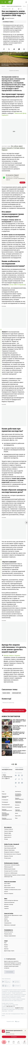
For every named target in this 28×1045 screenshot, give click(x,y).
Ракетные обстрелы (9, 846)
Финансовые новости (9, 887)
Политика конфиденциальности (7, 810)
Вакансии (17, 807)
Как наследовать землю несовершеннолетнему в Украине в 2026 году (24, 6)
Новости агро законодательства (14, 6)
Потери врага (7, 858)
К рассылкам (9, 972)
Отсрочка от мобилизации (10, 873)
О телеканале (5, 799)
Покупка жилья (8, 934)
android (6, 981)
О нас (3, 791)
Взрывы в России (8, 856)
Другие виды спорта (9, 950)
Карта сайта (18, 815)
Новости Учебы (8, 913)
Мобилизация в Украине (11, 863)
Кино (5, 898)
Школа (6, 919)
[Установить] (14, 1034)
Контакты (17, 805)
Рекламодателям (6, 804)
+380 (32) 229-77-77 (10, 1006)
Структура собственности (18, 810)
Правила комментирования (19, 799)
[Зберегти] (24, 49)
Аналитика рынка (8, 932)
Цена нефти (7, 883)
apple (16, 981)
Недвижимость (8, 930)
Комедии (6, 906)
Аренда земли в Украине (12, 655)
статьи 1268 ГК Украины (17, 284)
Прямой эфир (7, 833)
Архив (16, 813)
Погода (6, 839)
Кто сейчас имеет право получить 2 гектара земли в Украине (13, 148)
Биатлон (6, 948)
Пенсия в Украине (8, 893)
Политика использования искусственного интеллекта (5, 814)
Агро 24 (3, 6)
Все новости (7, 827)
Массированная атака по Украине (12, 854)
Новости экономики (10, 881)
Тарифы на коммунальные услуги (12, 889)
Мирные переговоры (9, 850)
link (15, 775)
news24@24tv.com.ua (7, 769)
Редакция (4, 793)
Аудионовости (7, 837)
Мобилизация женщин (9, 869)
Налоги (6, 891)
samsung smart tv (16, 985)
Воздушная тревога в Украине (11, 852)
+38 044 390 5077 (19, 769)
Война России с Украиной (11, 844)
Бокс (5, 942)
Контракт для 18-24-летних (10, 871)
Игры (16, 818)
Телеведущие (5, 802)
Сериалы (6, 908)
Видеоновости (7, 835)
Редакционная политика (5, 797)
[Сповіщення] (26, 2)
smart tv (6, 985)
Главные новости (8, 829)
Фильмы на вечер (8, 904)
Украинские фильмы (9, 902)
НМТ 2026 (6, 921)
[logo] (9, 2)
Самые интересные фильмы (11, 900)
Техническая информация (18, 802)
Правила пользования (7, 807)
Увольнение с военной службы (11, 865)
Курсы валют (7, 885)
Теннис (6, 946)
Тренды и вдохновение (10, 936)
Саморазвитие (7, 923)
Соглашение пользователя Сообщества (18, 794)
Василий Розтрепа (9, 18)
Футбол (6, 944)
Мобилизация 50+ (8, 867)
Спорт (6, 941)
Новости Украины (8, 831)
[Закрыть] (25, 1031)
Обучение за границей (9, 925)
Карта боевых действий (10, 848)
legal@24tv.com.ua (19, 1007)
